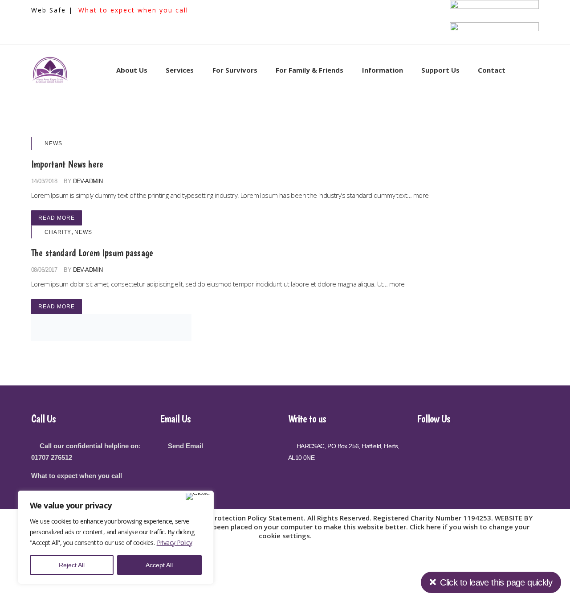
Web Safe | (53, 10)
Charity (58, 232)
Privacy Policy (174, 542)
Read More (56, 218)
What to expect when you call (133, 10)
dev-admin (88, 181)
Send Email (185, 446)
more (421, 195)
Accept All (159, 565)
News (53, 143)
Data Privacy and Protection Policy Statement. (230, 517)
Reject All (72, 565)
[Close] (198, 496)
